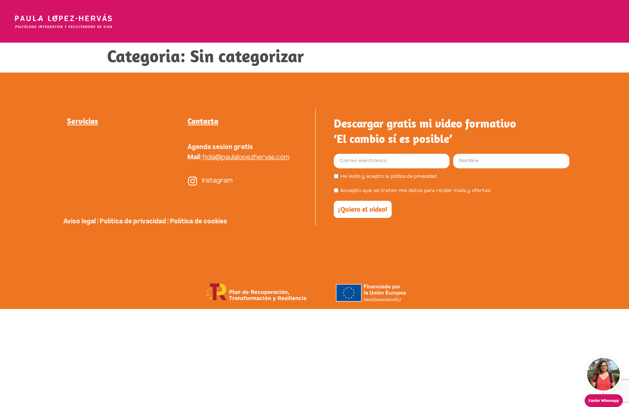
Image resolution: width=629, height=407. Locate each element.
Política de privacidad (133, 221)
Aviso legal (79, 221)
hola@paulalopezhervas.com (246, 157)
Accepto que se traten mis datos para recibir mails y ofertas (415, 190)
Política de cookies (199, 221)
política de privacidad (413, 176)
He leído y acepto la (388, 176)
